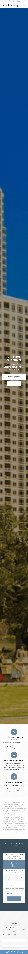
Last (3, 948)
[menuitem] (24, 5)
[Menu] (24, 5)
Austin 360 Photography (10, 802)
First (3, 943)
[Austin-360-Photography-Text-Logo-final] (11, 5)
